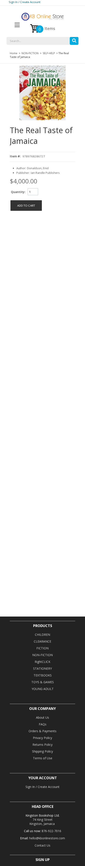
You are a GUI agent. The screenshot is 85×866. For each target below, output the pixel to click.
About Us (42, 717)
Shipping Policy (42, 751)
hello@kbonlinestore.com (47, 838)
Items (47, 29)
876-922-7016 (51, 831)
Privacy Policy (42, 738)
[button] (74, 40)
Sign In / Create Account (24, 2)
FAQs (42, 724)
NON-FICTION (30, 53)
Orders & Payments (42, 731)
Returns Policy (42, 744)
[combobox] (42, 41)
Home (13, 53)
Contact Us (42, 845)
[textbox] (42, 41)
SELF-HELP (49, 53)
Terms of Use (42, 758)
